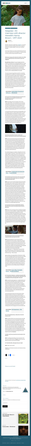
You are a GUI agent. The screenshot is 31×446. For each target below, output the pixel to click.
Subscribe (5, 406)
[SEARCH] (27, 3)
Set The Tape (15, 436)
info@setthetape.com (9, 391)
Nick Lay (10, 40)
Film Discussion (7, 28)
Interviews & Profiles (14, 28)
